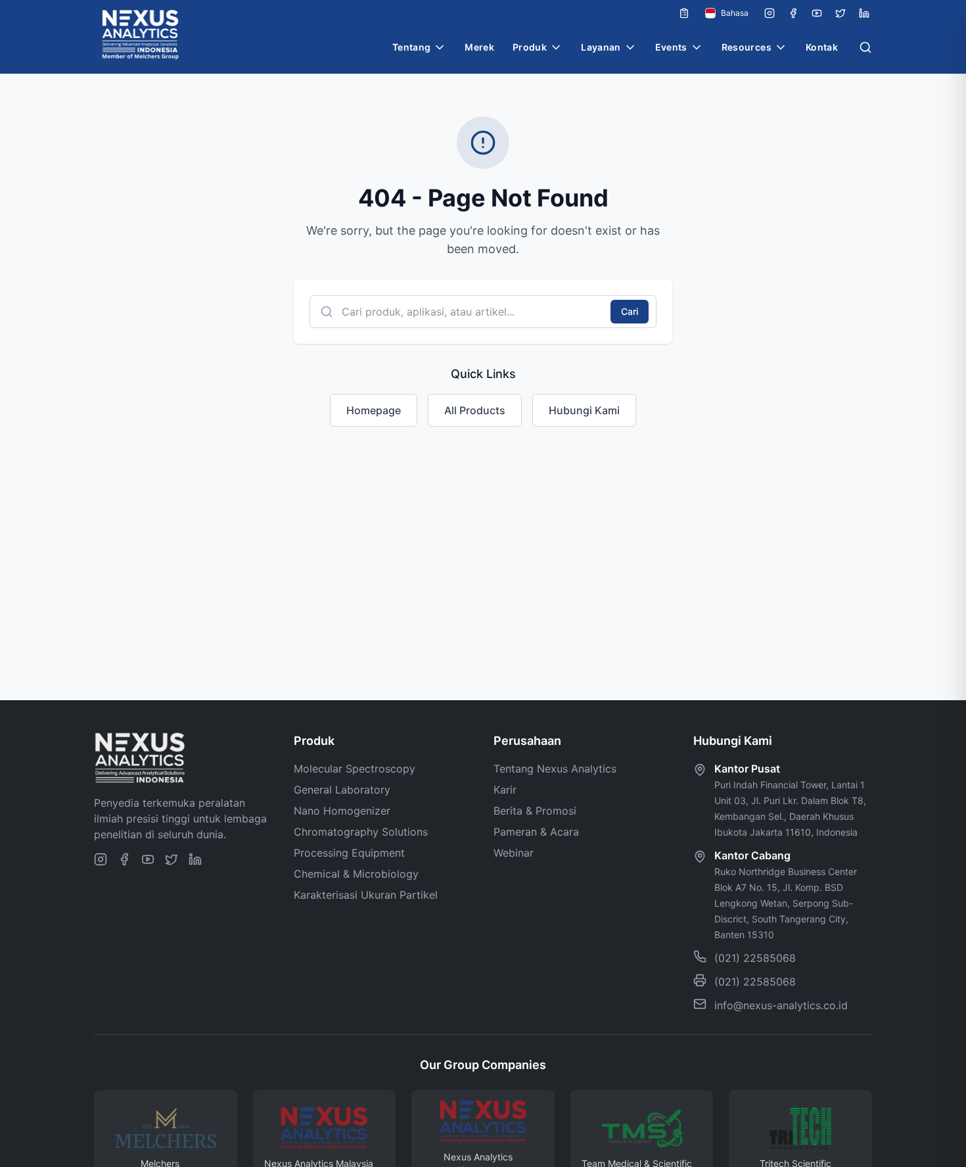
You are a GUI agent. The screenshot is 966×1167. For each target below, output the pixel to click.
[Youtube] (817, 13)
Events (671, 47)
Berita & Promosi (535, 810)
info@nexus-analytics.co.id (781, 1005)
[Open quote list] (684, 13)
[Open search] (865, 47)
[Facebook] (793, 13)
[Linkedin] (864, 13)
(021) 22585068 (755, 958)
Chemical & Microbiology (356, 873)
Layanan (600, 47)
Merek (479, 47)
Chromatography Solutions (361, 831)
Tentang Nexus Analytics (555, 768)
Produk (530, 47)
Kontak (822, 47)
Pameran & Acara (536, 831)
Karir (505, 789)
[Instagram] (769, 13)
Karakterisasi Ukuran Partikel (366, 894)
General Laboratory (342, 789)
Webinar (514, 852)
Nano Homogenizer (342, 810)
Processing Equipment (349, 852)
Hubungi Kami (584, 410)
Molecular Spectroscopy (354, 768)
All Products (474, 410)
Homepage (373, 410)
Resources (746, 47)
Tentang (411, 47)
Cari (629, 311)
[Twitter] (840, 13)
